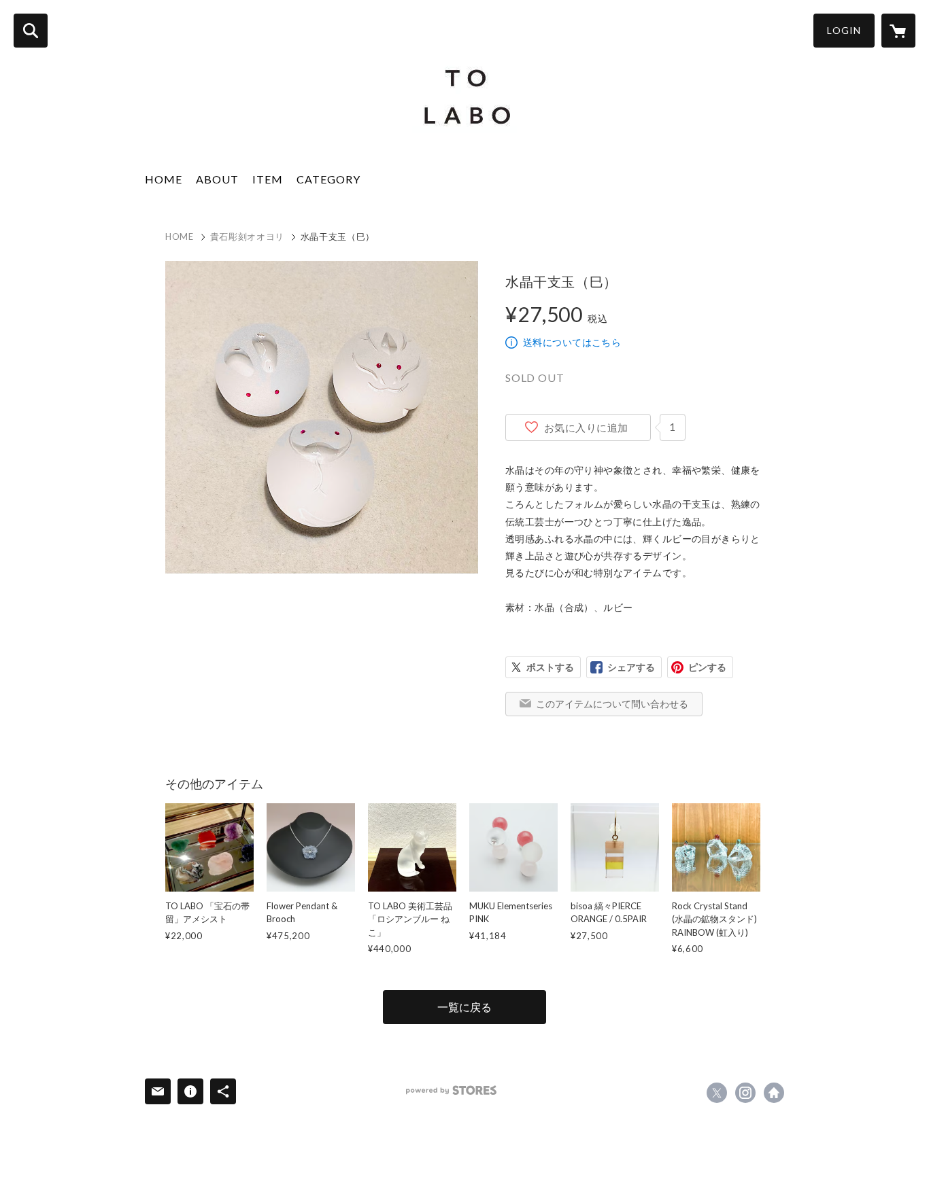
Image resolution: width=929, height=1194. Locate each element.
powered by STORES (451, 1090)
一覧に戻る (464, 1006)
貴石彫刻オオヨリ (247, 236)
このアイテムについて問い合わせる (612, 703)
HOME (163, 179)
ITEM (267, 179)
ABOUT (217, 179)
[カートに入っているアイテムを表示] (898, 31)
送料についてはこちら (572, 342)
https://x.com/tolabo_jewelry (717, 1093)
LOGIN (844, 30)
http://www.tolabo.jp (774, 1093)
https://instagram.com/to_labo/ (745, 1093)
